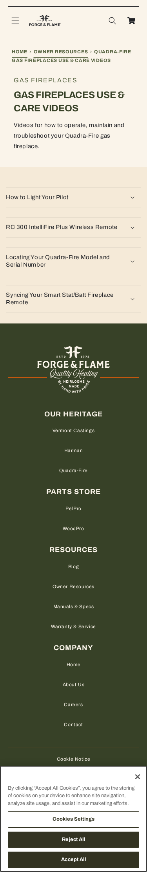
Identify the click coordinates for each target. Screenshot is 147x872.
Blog (73, 566)
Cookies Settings (73, 819)
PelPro (73, 508)
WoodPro (73, 528)
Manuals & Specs (73, 606)
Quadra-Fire (73, 470)
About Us (74, 684)
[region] (73, 819)
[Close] (137, 776)
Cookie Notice (74, 759)
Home (19, 51)
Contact (73, 724)
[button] (15, 20)
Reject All (73, 839)
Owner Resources (61, 51)
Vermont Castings (74, 430)
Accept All (73, 859)
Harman (73, 450)
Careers (73, 704)
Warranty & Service (73, 626)
